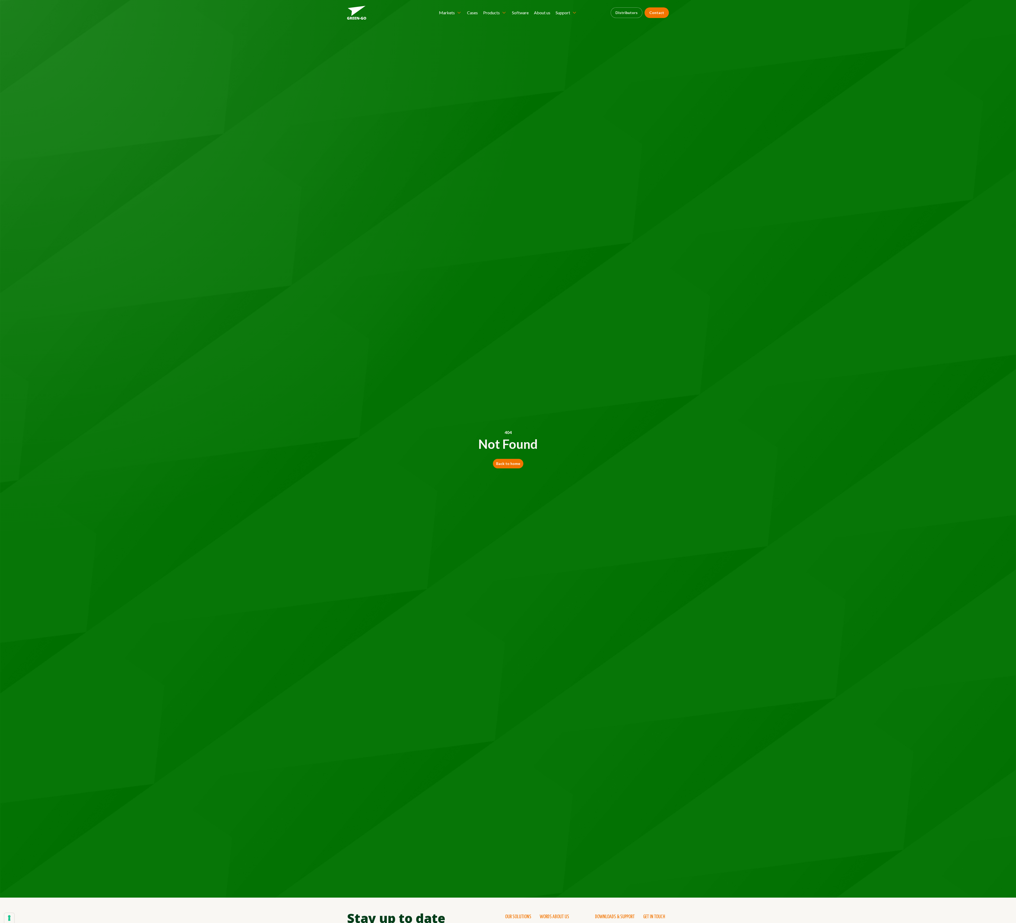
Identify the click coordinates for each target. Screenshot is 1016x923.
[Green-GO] (356, 13)
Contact (656, 12)
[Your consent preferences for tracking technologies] (9, 918)
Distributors (626, 12)
